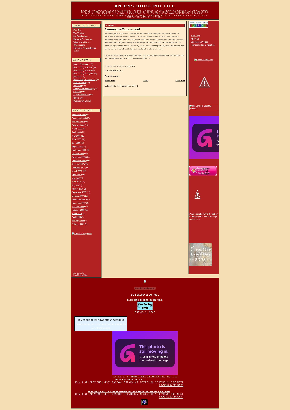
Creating (77, 92)
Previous (141, 312)
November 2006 (79, 157)
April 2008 (76, 217)
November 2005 (79, 114)
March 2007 (77, 171)
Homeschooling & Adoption (202, 45)
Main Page (195, 36)
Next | (99, 324)
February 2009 (78, 224)
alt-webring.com (101, 328)
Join (77, 382)
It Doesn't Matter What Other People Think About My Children (129, 392)
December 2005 (79, 118)
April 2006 (76, 132)
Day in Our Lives (80, 64)
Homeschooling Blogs (145, 377)
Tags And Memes (81, 95)
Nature (76, 98)
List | (92, 324)
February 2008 (78, 210)
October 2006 (78, 153)
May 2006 (76, 136)
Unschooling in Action (82, 67)
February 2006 (78, 125)
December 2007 (79, 203)
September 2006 (79, 150)
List (84, 382)
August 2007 (77, 189)
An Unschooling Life (145, 6)
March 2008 (77, 213)
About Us (195, 39)
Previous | (109, 324)
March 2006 (77, 129)
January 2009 (78, 221)
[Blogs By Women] (145, 282)
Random (121, 324)
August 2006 (77, 146)
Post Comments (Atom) (127, 86)
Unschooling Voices (82, 70)
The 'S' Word (78, 33)
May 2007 (76, 178)
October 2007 (78, 196)
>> (163, 377)
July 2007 (76, 185)
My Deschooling (80, 36)
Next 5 (144, 382)
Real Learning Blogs (129, 380)
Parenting (77, 86)
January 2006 (78, 122)
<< (119, 377)
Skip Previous (160, 382)
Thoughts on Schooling (83, 89)
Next (152, 312)
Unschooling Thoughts (83, 73)
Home (145, 80)
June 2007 (76, 182)
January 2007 (78, 164)
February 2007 (78, 168)
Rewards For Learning (82, 39)
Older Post (180, 80)
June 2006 (76, 139)
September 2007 (79, 192)
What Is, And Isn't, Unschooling (81, 43)
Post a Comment (112, 76)
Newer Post (110, 80)
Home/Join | (83, 324)
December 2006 (79, 161)
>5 (168, 377)
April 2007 (76, 175)
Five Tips (77, 30)
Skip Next (177, 382)
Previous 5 (131, 382)
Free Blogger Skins (80, 275)
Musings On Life (80, 101)
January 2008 (78, 206)
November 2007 (79, 199)
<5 (114, 377)
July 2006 (76, 143)
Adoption (77, 76)
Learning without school (122, 29)
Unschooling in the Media (84, 79)
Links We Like (79, 82)
